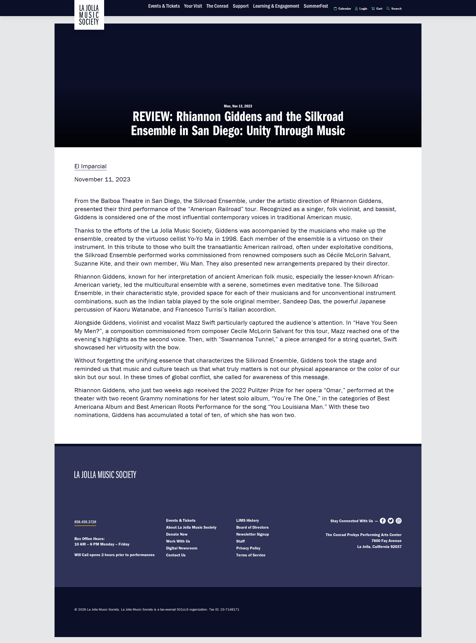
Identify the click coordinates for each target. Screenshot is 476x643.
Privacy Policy (248, 547)
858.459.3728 (85, 521)
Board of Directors (252, 527)
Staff (240, 541)
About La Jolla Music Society (191, 527)
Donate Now (177, 534)
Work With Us (178, 541)
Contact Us (176, 554)
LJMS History (247, 520)
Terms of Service (251, 554)
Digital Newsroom (181, 547)
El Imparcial (90, 166)
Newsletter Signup (252, 534)
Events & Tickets (181, 520)
